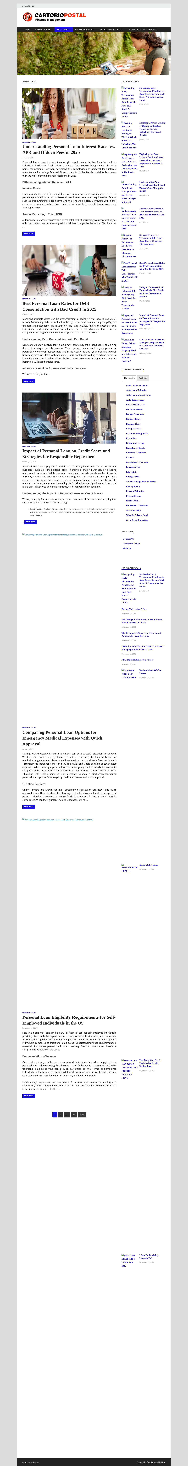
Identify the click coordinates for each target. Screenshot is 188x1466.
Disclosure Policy (131, 543)
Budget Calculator (135, 414)
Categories (129, 378)
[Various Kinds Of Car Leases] (129, 670)
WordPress (151, 1462)
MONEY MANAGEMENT (111, 29)
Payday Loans (133, 486)
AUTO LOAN (62, 29)
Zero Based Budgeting (137, 520)
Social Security (133, 510)
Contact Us (128, 539)
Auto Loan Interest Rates (138, 395)
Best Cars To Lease (135, 404)
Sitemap (127, 548)
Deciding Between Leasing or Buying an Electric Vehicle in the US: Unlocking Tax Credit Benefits (152, 128)
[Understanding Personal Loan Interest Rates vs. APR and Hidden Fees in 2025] (69, 113)
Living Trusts (132, 476)
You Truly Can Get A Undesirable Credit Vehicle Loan (149, 1063)
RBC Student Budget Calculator (137, 659)
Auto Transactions (135, 400)
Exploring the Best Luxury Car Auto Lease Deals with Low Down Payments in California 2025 (151, 160)
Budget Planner (134, 419)
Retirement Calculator (137, 505)
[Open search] (164, 30)
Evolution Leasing (135, 443)
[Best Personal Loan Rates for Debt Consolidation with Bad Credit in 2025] (69, 270)
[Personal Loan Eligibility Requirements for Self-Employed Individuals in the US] (69, 914)
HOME (28, 29)
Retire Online (133, 500)
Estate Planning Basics (137, 433)
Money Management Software (141, 481)
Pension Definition (135, 491)
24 (74, 1115)
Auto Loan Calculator (137, 385)
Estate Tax (131, 438)
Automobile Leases (148, 865)
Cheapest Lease (133, 428)
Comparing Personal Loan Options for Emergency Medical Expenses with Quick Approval (62, 738)
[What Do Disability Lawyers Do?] (129, 1255)
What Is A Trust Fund (137, 515)
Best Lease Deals (134, 409)
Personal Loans (29, 142)
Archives (143, 378)
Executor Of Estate (135, 448)
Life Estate (131, 472)
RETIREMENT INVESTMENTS (143, 29)
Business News (133, 424)
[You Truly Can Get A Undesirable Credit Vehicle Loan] (129, 1060)
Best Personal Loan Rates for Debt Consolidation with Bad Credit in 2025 (152, 266)
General (130, 457)
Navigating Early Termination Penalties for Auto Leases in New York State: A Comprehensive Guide (152, 94)
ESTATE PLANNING (84, 29)
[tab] (129, 378)
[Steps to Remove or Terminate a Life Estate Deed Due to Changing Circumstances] (129, 235)
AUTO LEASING (42, 29)
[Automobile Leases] (129, 865)
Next (82, 1115)
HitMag (162, 1462)
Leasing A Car (133, 467)
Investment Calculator (137, 462)
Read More (27, 233)
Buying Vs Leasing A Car (134, 609)
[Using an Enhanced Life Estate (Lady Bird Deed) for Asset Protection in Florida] (129, 287)
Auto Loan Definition (136, 390)
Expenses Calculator (136, 452)
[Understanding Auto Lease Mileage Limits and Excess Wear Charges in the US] (129, 182)
